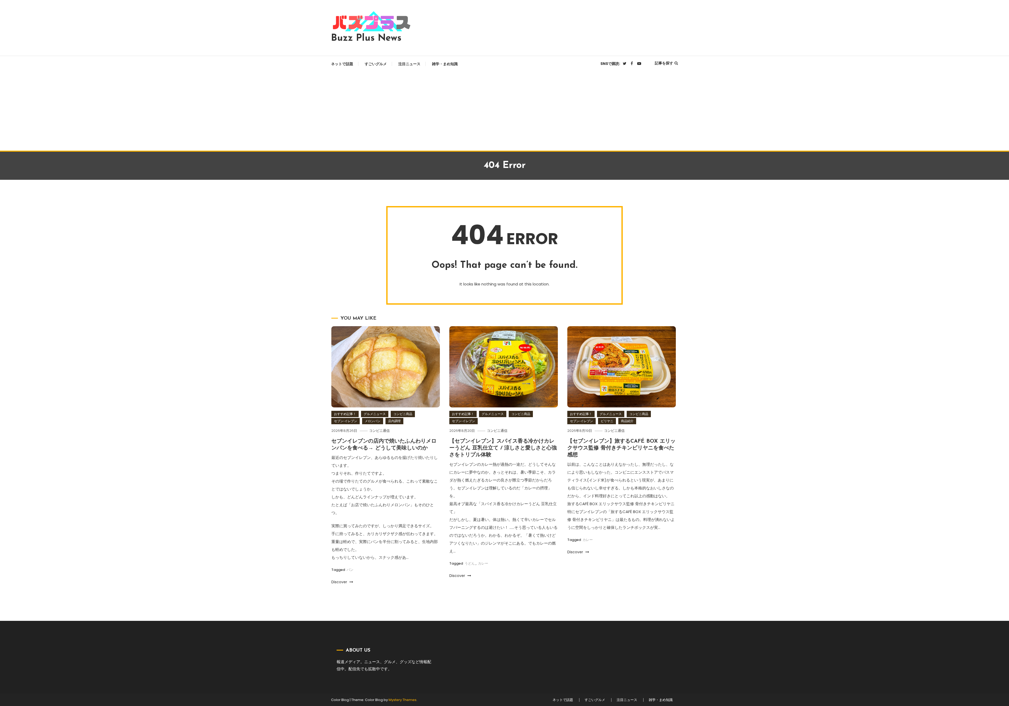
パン (350, 569)
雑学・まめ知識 (445, 63)
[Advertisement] (504, 111)
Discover (339, 582)
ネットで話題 (342, 63)
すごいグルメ (376, 63)
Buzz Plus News (366, 38)
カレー (483, 563)
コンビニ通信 (379, 430)
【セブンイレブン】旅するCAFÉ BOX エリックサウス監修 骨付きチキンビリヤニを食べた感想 (621, 448)
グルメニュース (375, 414)
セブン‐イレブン (345, 421)
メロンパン (372, 421)
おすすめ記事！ (345, 414)
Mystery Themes (402, 699)
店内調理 (394, 421)
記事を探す (664, 63)
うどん (470, 563)
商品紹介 (627, 421)
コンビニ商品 (402, 414)
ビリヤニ (607, 421)
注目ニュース (409, 63)
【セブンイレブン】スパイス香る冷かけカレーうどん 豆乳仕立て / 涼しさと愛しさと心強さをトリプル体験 (503, 448)
